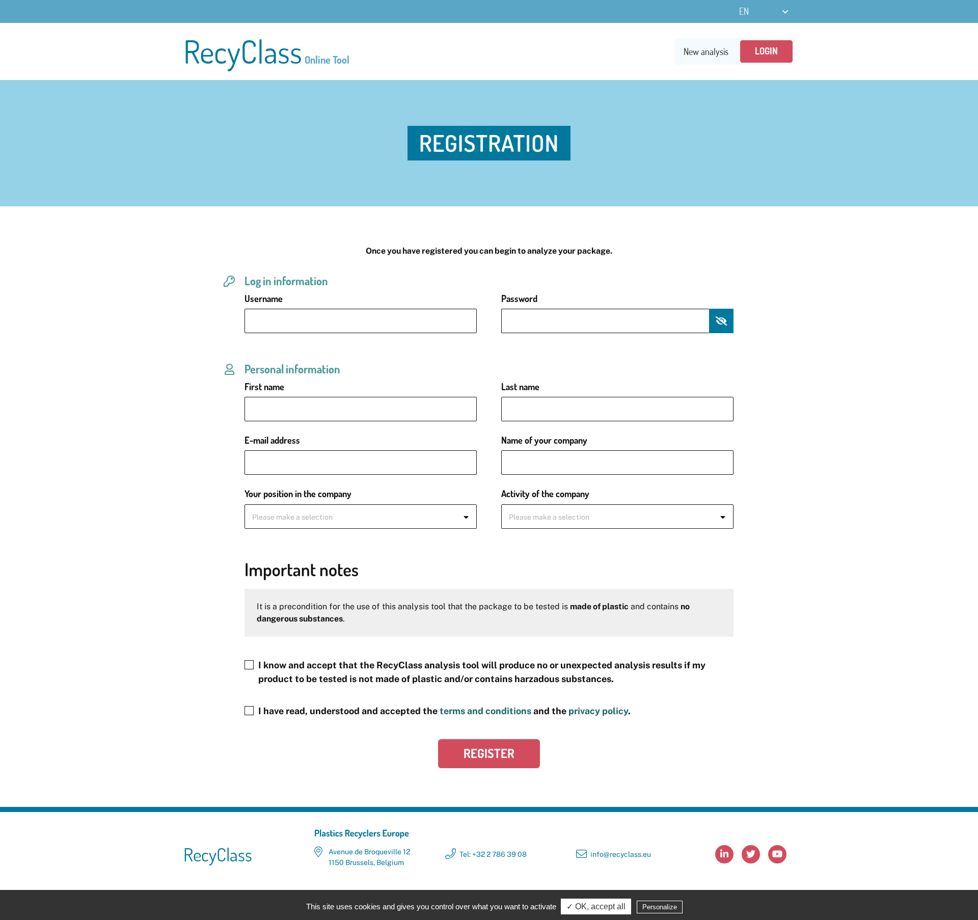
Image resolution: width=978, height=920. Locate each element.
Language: (765, 11)
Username (263, 298)
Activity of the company (545, 493)
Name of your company (544, 440)
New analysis (706, 51)
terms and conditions (485, 711)
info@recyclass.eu (620, 854)
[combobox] (360, 516)
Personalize (659, 907)
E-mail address (272, 440)
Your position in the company (297, 493)
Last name (520, 386)
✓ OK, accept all (596, 906)
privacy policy (598, 711)
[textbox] (360, 517)
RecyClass (266, 51)
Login (766, 51)
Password (519, 298)
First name (264, 386)
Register (489, 753)
